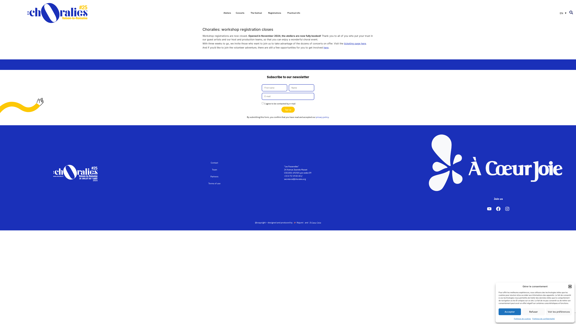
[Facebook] (498, 208)
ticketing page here (355, 43)
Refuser (533, 311)
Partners (214, 176)
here (326, 47)
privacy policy (322, 117)
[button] (570, 286)
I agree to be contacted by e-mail (280, 103)
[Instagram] (507, 208)
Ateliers (227, 13)
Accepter (510, 311)
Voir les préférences (559, 311)
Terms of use (214, 183)
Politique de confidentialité (543, 319)
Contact (214, 162)
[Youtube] (489, 208)
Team (214, 169)
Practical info (293, 13)
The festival (256, 13)
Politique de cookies (522, 319)
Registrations (274, 13)
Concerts (240, 13)
